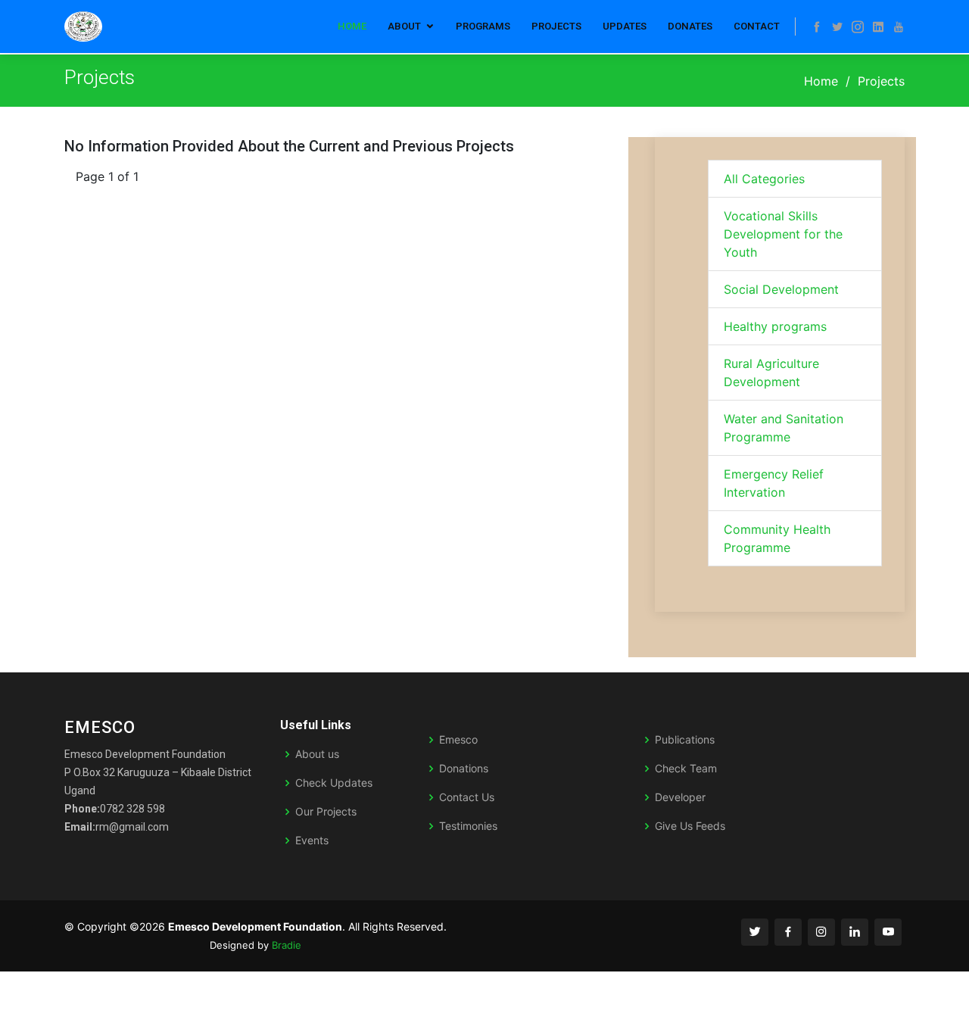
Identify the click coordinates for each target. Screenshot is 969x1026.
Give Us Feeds (690, 826)
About (404, 26)
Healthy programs (775, 326)
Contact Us (466, 797)
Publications (685, 739)
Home (352, 26)
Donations (463, 768)
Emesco (458, 739)
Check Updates (333, 783)
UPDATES (625, 26)
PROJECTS (556, 26)
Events (312, 840)
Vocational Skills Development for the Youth (783, 234)
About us (317, 754)
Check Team (686, 768)
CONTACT (757, 26)
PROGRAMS (483, 26)
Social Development (781, 289)
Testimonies (468, 826)
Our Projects (326, 811)
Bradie (286, 945)
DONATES (690, 26)
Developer (680, 797)
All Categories (764, 178)
